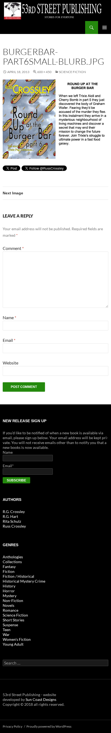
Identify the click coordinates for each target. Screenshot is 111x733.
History (9, 586)
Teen (7, 629)
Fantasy (9, 566)
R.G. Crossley (14, 511)
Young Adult (13, 644)
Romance (10, 610)
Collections (12, 561)
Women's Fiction (17, 639)
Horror (9, 591)
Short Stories (13, 620)
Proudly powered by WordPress (48, 726)
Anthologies (13, 557)
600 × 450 (44, 72)
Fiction (9, 571)
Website (10, 362)
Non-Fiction (13, 600)
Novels (8, 605)
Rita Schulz (12, 521)
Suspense (10, 624)
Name (9, 317)
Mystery (9, 595)
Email (9, 340)
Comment (13, 248)
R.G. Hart (10, 516)
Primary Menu (104, 27)
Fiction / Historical (18, 576)
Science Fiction (72, 72)
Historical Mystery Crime (24, 581)
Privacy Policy (12, 726)
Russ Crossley (14, 526)
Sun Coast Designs (41, 699)
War (6, 634)
